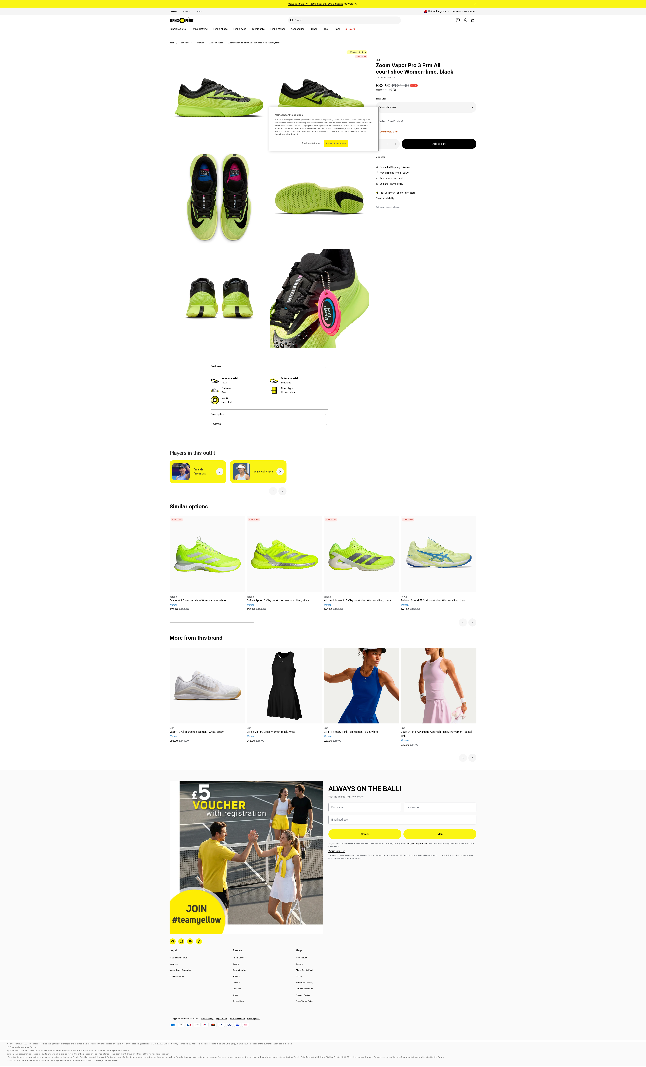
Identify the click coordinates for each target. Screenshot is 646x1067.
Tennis (173, 11)
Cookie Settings (177, 976)
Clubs (235, 995)
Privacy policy (207, 1018)
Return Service (239, 970)
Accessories (297, 29)
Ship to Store (238, 1001)
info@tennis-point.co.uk (417, 843)
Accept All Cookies (336, 143)
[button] (273, 491)
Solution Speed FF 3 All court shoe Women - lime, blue (433, 600)
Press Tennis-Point (304, 1001)
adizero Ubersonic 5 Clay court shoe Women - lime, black (357, 600)
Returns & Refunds (304, 989)
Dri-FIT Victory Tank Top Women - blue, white (351, 731)
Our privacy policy (336, 851)
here (335, 131)
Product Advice (303, 995)
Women (200, 43)
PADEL (200, 11)
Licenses (173, 964)
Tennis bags (239, 29)
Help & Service (239, 958)
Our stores (456, 11)
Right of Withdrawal (179, 958)
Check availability (385, 198)
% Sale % (350, 29)
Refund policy (253, 1018)
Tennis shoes (220, 29)
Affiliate (236, 976)
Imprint (294, 134)
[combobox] (344, 20)
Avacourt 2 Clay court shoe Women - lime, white (198, 600)
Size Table (380, 157)
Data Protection (282, 134)
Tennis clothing (199, 29)
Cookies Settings (311, 143)
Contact (299, 964)
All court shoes (216, 43)
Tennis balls (258, 29)
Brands (313, 29)
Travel (336, 29)
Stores (299, 976)
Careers (236, 982)
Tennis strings (277, 29)
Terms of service (237, 1018)
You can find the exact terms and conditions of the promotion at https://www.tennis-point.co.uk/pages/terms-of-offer (63, 1060)
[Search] (292, 20)
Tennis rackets (178, 29)
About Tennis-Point (304, 970)
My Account (301, 958)
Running (187, 11)
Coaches (237, 989)
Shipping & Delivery (304, 982)
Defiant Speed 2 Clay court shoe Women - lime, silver (278, 600)
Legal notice (221, 1018)
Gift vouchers (470, 11)
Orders (236, 964)
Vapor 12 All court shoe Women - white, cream (197, 731)
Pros (325, 29)
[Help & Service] (458, 20)
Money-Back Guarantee (180, 970)
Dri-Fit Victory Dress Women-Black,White (271, 731)
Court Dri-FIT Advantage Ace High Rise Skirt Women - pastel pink (436, 733)
